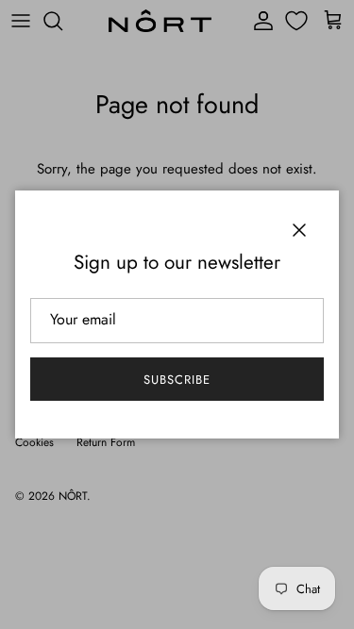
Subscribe (177, 380)
